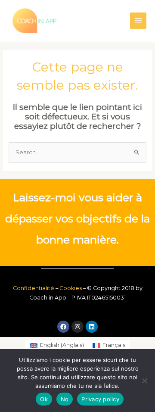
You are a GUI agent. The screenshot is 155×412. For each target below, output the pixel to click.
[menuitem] (56, 345)
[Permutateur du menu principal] (138, 20)
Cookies (70, 288)
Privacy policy (100, 399)
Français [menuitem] (113, 345)
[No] (144, 380)
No (65, 399)
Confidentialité (33, 288)
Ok (44, 399)
